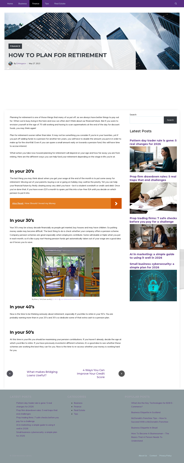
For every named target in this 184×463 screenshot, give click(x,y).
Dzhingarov (21, 63)
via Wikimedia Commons (71, 299)
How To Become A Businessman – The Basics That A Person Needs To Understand (150, 437)
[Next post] (122, 374)
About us (143, 455)
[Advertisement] (92, 90)
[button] (176, 3)
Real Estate (59, 3)
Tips (47, 3)
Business (22, 3)
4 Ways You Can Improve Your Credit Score (91, 373)
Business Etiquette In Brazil (144, 427)
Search (133, 114)
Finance (35, 3)
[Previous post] (10, 374)
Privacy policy (165, 455)
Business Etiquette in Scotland (145, 412)
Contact (153, 455)
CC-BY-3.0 (56, 299)
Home (10, 3)
